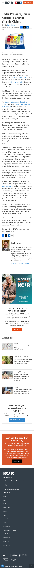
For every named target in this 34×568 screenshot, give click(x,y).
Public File (6, 541)
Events (5, 511)
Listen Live (6, 496)
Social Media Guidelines (9, 530)
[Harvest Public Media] (23, 555)
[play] (3, 566)
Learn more (17, 329)
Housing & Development (21, 372)
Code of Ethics (7, 534)
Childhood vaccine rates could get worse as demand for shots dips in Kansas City (23, 391)
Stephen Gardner (7, 186)
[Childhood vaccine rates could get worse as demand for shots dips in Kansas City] (7, 390)
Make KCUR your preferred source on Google (17, 408)
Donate (28, 2)
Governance (6, 537)
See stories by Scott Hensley (20, 263)
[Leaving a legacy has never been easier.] (17, 289)
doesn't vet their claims (20, 77)
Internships (6, 526)
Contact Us (6, 519)
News (5, 500)
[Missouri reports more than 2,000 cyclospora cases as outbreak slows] (7, 346)
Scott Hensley (11, 25)
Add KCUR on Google (17, 420)
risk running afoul (16, 82)
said (6, 134)
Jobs (4, 522)
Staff (4, 515)
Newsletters (6, 507)
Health (16, 343)
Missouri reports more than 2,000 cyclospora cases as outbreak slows (22, 348)
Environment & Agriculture (21, 356)
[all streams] (31, 566)
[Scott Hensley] (6, 245)
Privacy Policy (7, 545)
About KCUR (6, 492)
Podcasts (6, 504)
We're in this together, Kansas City (17, 439)
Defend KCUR (17, 461)
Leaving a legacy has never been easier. (17, 309)
